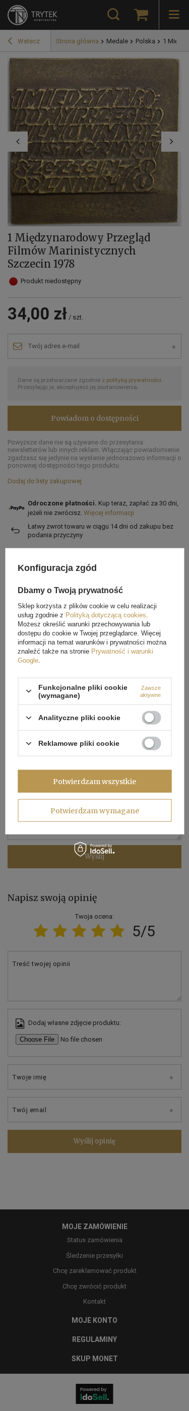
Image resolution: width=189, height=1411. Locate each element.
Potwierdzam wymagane (94, 810)
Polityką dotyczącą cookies (106, 614)
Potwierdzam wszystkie (94, 781)
